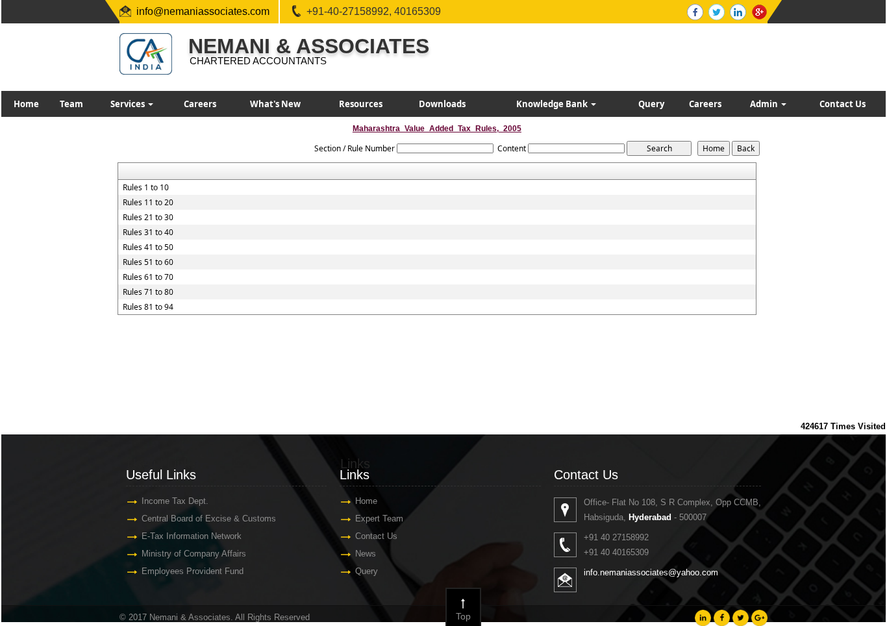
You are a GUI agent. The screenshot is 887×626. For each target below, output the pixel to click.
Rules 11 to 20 (148, 202)
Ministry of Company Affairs (194, 553)
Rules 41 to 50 (148, 247)
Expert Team (379, 518)
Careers (200, 104)
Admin (765, 104)
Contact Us (842, 104)
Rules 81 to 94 (148, 307)
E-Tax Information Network (192, 536)
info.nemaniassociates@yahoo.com (651, 572)
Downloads (442, 104)
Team (71, 104)
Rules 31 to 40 (148, 232)
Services (128, 104)
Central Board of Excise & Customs (209, 518)
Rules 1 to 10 (146, 187)
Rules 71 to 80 (148, 292)
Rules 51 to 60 (148, 262)
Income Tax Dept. (175, 501)
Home (26, 104)
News (365, 553)
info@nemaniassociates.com (202, 11)
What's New (275, 104)
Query (651, 104)
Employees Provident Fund (193, 571)
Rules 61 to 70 (148, 277)
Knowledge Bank (553, 104)
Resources (360, 104)
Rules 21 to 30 (148, 217)
